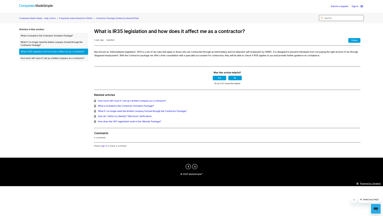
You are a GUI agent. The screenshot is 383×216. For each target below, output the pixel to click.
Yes (219, 78)
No (235, 78)
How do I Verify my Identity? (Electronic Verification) (125, 116)
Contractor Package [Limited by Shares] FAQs (117, 18)
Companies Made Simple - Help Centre (37, 18)
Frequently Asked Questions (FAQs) (75, 18)
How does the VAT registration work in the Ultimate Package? (129, 121)
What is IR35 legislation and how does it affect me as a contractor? (53, 51)
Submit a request (339, 6)
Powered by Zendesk (370, 183)
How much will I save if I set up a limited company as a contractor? (52, 58)
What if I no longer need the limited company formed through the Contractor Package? (52, 43)
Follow (354, 40)
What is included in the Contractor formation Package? (47, 35)
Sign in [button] (355, 6)
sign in (104, 146)
